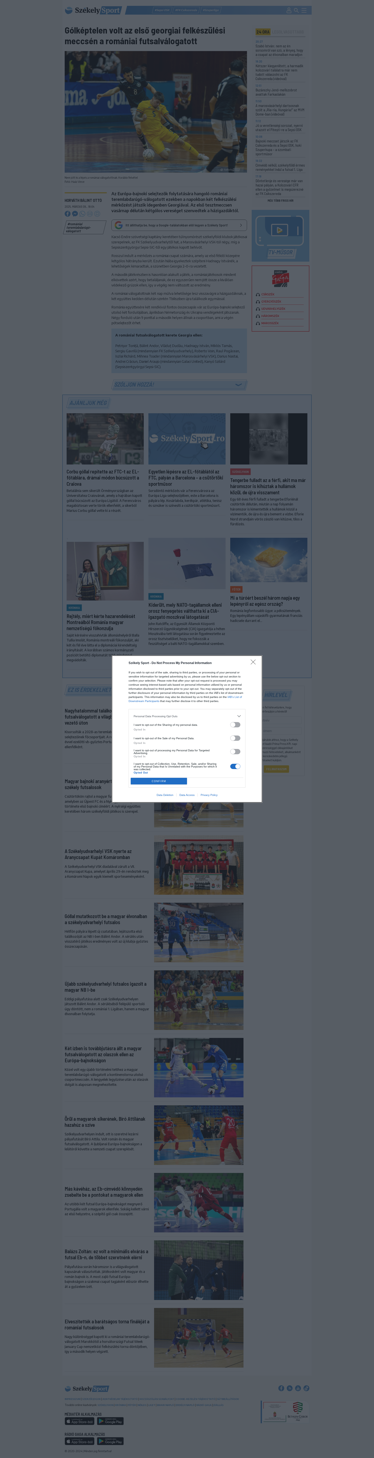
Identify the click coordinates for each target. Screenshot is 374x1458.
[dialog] (187, 729)
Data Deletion (165, 795)
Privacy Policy (209, 795)
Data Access (187, 795)
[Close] (254, 663)
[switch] (235, 724)
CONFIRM (159, 781)
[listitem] (187, 716)
